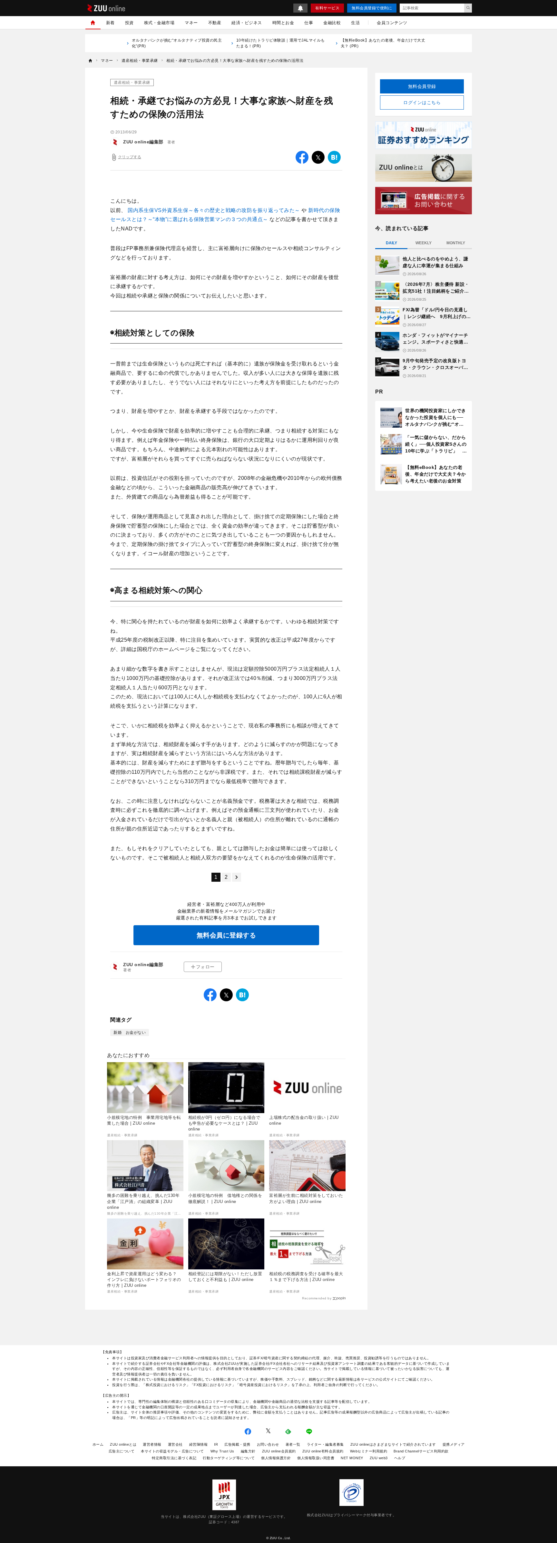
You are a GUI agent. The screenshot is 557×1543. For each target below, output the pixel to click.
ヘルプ (400, 1458)
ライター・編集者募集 (325, 1444)
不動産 (214, 22)
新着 (110, 22)
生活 (355, 22)
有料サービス (327, 8)
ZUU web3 (379, 1458)
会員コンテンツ (392, 22)
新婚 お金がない (129, 1032)
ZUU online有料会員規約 (323, 1451)
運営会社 (175, 1444)
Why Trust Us (222, 1451)
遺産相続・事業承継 (132, 82)
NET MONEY (352, 1458)
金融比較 (332, 22)
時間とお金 (283, 22)
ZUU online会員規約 (279, 1451)
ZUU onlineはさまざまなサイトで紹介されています (393, 1444)
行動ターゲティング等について (229, 1458)
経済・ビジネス (246, 22)
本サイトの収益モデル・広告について (172, 1451)
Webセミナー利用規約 (368, 1451)
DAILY (391, 243)
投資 (129, 22)
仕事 (308, 22)
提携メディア (454, 1444)
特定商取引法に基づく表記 (174, 1458)
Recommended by (316, 1298)
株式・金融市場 (159, 22)
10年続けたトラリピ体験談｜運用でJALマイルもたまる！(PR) (280, 43)
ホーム (98, 1444)
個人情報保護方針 (276, 1458)
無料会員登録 (422, 86)
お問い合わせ (268, 1444)
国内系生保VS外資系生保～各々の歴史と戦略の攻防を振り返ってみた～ (214, 210)
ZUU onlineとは (123, 1444)
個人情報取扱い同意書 (315, 1458)
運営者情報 (152, 1444)
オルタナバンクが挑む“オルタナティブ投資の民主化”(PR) (177, 43)
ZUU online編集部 (143, 141)
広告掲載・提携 (237, 1444)
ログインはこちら (422, 102)
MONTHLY (455, 243)
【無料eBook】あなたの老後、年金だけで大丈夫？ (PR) (383, 43)
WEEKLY (423, 243)
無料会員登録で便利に (372, 8)
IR (216, 1444)
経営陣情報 (198, 1444)
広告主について (122, 1451)
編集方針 (248, 1451)
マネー (191, 22)
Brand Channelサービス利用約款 (421, 1451)
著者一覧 (293, 1444)
